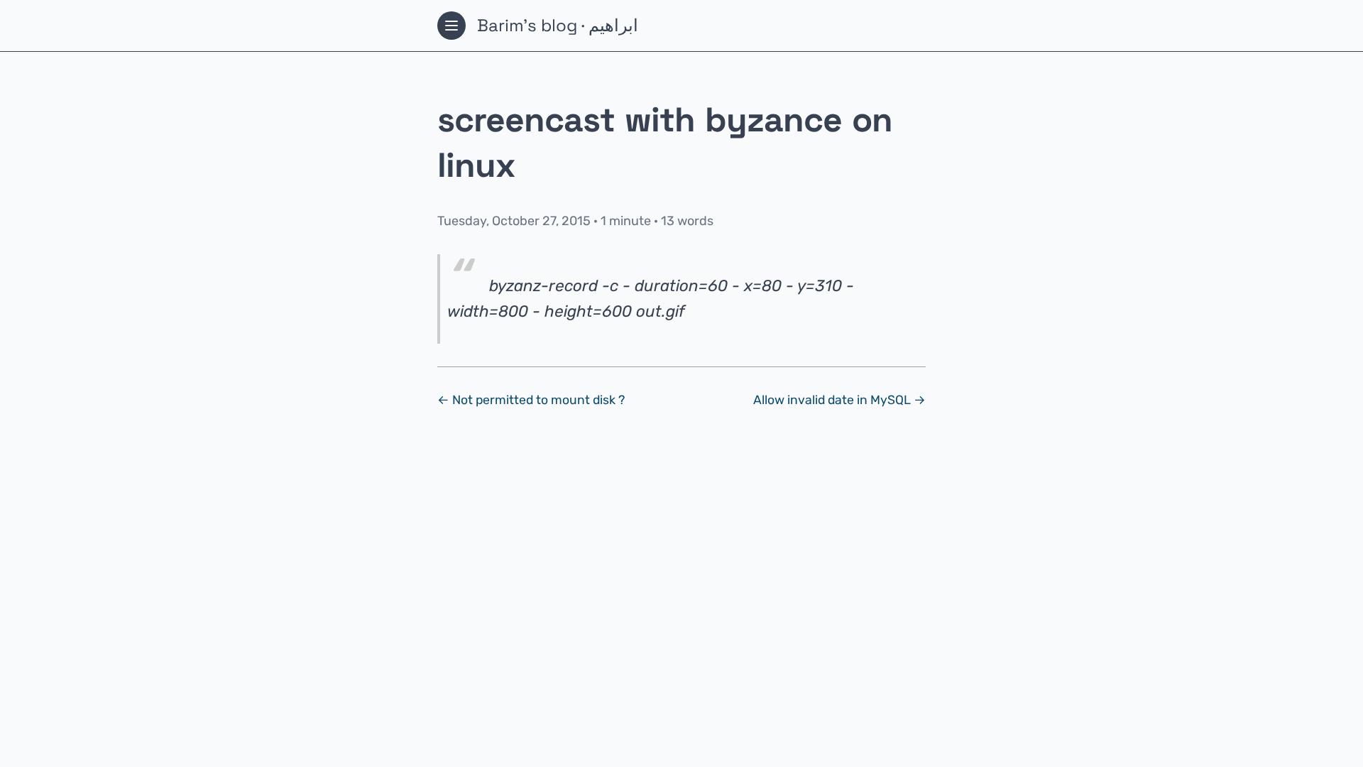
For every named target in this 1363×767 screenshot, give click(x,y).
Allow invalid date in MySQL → (839, 400)
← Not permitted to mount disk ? (531, 400)
